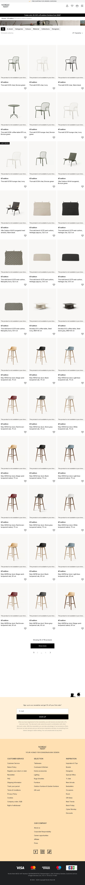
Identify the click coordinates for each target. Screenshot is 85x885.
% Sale (68, 778)
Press (36, 843)
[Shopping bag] (77, 5)
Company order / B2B (14, 801)
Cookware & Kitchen (41, 767)
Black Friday (70, 805)
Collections (45, 29)
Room (68, 794)
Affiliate (36, 839)
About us (37, 828)
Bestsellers (69, 786)
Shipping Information (14, 782)
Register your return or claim (17, 771)
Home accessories (40, 771)
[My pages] (67, 5)
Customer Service (13, 763)
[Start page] (6, 5)
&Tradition (10, 18)
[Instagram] (42, 851)
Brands (4, 18)
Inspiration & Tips (72, 763)
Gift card (37, 790)
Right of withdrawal (13, 805)
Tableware (37, 763)
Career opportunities (41, 835)
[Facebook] (35, 851)
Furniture (37, 782)
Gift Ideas (69, 798)
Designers (55, 29)
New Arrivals (70, 782)
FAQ (8, 778)
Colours (28, 29)
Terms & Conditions (14, 790)
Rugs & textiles (39, 778)
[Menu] (82, 5)
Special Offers (71, 775)
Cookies (10, 798)
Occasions (69, 790)
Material (36, 29)
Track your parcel (13, 786)
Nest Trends (70, 801)
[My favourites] (72, 5)
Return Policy (11, 767)
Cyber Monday (71, 809)
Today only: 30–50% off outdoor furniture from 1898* (42, 15)
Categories (19, 29)
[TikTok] (49, 851)
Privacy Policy (12, 794)
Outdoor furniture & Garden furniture (46, 786)
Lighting (36, 775)
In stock (10, 29)
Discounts (69, 813)
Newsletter (11, 775)
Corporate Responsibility (42, 832)
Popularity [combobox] (78, 33)
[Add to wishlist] (25, 88)
